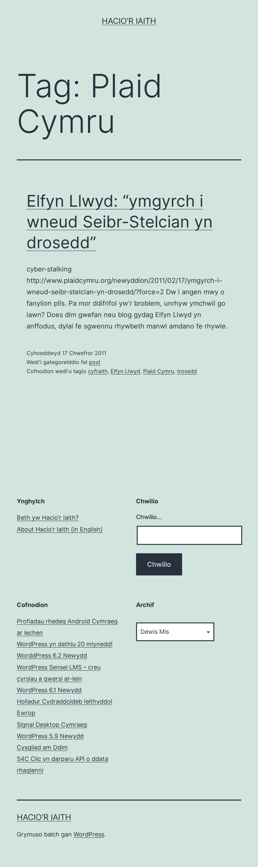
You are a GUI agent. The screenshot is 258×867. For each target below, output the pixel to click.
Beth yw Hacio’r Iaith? (48, 517)
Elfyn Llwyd (125, 371)
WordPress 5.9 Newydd (50, 736)
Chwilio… (149, 516)
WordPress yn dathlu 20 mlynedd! (65, 644)
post (94, 362)
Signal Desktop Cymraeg (52, 724)
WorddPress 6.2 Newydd (52, 655)
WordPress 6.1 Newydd (49, 690)
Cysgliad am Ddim (42, 747)
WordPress (89, 834)
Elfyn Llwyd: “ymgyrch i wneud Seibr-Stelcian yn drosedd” (120, 222)
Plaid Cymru (158, 371)
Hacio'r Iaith (129, 21)
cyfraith (98, 371)
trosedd (187, 371)
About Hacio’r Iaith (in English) (60, 529)
